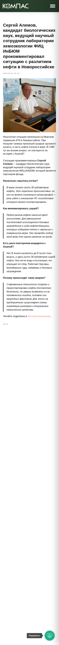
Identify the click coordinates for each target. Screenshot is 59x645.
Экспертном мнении (39, 316)
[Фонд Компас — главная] (15, 6)
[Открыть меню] (52, 6)
